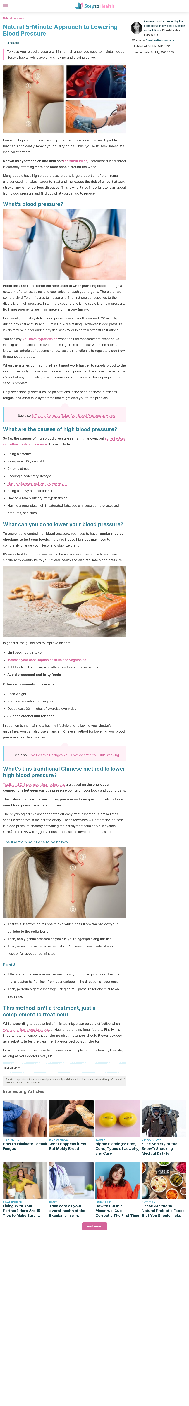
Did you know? (58, 1139)
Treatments (11, 1139)
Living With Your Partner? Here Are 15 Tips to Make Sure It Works (21, 1211)
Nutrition (148, 1202)
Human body (103, 1202)
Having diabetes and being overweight (37, 483)
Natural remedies (13, 18)
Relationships (12, 1202)
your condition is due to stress (26, 1029)
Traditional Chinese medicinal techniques (34, 784)
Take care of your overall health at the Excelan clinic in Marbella (67, 1211)
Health (54, 1202)
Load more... (94, 1226)
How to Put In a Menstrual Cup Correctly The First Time (117, 1211)
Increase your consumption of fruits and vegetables (46, 660)
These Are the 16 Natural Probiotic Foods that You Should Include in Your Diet (163, 1211)
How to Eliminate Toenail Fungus (25, 1146)
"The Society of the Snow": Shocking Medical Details (159, 1149)
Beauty (100, 1139)
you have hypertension (40, 339)
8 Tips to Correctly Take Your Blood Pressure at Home (73, 415)
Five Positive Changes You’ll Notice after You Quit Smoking (74, 755)
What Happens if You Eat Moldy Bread (68, 1146)
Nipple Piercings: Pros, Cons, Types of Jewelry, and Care (117, 1149)
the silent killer (75, 161)
